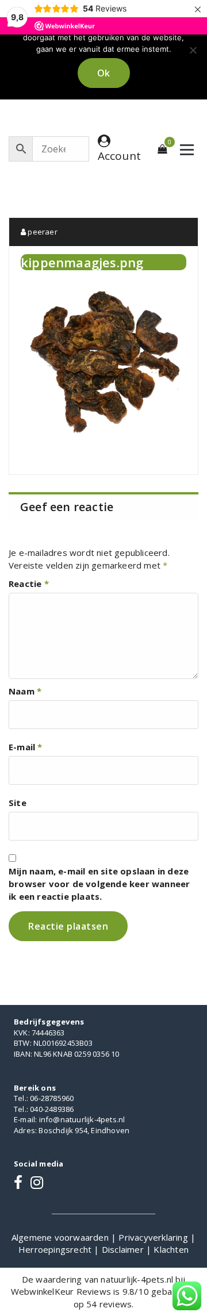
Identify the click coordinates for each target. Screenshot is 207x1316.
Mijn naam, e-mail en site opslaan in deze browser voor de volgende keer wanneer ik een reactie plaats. (99, 883)
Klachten (171, 1249)
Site (17, 802)
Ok (103, 73)
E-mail (26, 747)
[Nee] (192, 50)
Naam (25, 691)
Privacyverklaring (154, 1237)
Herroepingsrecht (56, 1249)
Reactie (29, 583)
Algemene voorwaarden (61, 1237)
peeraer (41, 232)
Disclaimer (124, 1249)
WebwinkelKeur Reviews (61, 1291)
